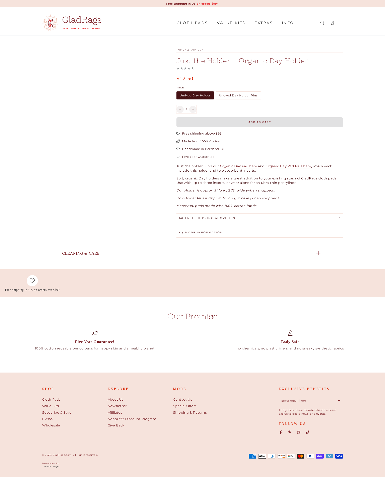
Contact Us (182, 399)
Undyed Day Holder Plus (238, 96)
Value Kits (50, 406)
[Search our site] (322, 22)
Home (180, 50)
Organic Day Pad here (238, 166)
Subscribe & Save (57, 412)
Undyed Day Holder (195, 96)
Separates (194, 50)
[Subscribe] (340, 400)
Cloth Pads (51, 399)
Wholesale (51, 425)
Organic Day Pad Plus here (288, 166)
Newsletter (117, 406)
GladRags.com (62, 454)
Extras (47, 419)
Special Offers (184, 406)
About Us (116, 399)
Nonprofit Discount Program (132, 419)
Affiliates (115, 412)
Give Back (116, 425)
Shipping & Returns (190, 412)
